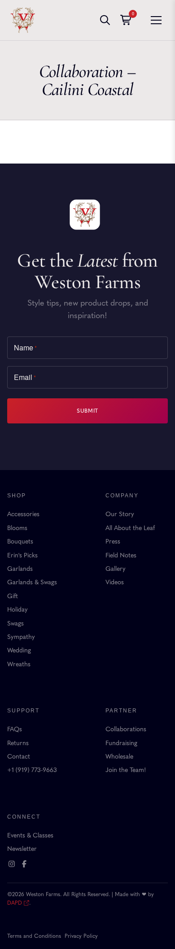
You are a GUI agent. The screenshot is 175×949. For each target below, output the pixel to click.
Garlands (20, 569)
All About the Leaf (130, 528)
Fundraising (121, 743)
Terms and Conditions (34, 936)
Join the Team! (125, 770)
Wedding (19, 650)
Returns (18, 743)
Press (112, 541)
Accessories (23, 514)
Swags (15, 623)
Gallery (115, 569)
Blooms (17, 528)
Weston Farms (23, 20)
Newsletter (22, 849)
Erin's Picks (22, 555)
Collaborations (125, 729)
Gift (12, 596)
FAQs (14, 729)
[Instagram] (11, 863)
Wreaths (19, 664)
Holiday (17, 609)
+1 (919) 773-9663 (32, 770)
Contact (18, 756)
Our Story (119, 514)
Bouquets (20, 541)
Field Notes (120, 555)
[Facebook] (24, 863)
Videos (114, 582)
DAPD (14, 903)
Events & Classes (30, 835)
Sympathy (21, 637)
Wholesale (119, 756)
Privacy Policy (81, 936)
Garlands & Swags (32, 582)
